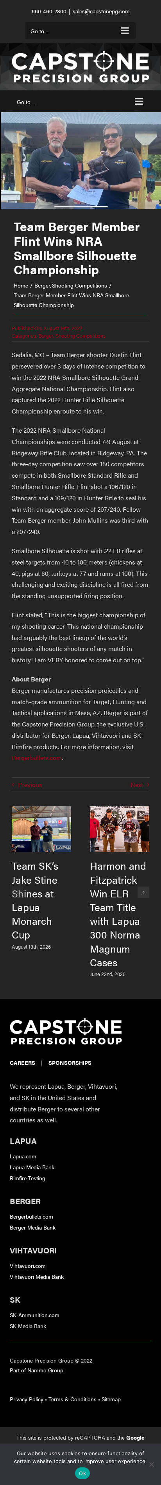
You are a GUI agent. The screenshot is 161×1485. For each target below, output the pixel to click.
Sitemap (111, 1399)
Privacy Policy (26, 1399)
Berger (45, 335)
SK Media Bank (28, 1326)
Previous (30, 784)
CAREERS (22, 1062)
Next (137, 784)
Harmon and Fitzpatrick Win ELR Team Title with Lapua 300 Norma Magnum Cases (118, 913)
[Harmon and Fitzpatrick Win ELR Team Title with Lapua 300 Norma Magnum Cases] (119, 810)
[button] (17, 892)
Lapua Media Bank (32, 1167)
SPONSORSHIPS (69, 1062)
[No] (151, 1464)
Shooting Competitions (80, 335)
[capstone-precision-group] (66, 1021)
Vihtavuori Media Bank (37, 1276)
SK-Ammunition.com (34, 1315)
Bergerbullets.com (37, 757)
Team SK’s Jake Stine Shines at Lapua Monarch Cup (35, 900)
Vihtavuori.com (28, 1265)
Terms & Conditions (72, 1399)
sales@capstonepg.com (101, 11)
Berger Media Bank (32, 1227)
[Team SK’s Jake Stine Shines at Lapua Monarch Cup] (41, 810)
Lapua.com (23, 1156)
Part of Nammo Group (36, 1370)
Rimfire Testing (27, 1178)
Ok (82, 1473)
